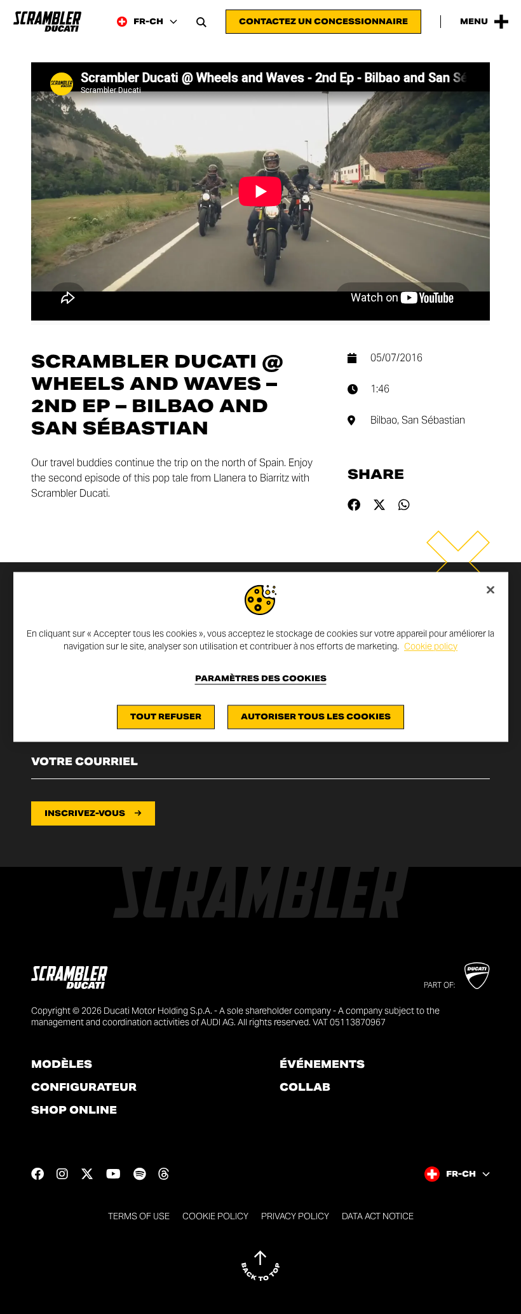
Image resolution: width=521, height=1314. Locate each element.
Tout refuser (165, 717)
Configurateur (84, 1087)
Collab (305, 1087)
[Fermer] (490, 590)
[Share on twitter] (379, 505)
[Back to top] (260, 1265)
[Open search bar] (201, 21)
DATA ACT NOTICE (378, 1216)
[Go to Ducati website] (476, 975)
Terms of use (139, 1216)
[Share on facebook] (354, 505)
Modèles (61, 1065)
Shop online (74, 1110)
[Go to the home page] (47, 21)
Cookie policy (430, 646)
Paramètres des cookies (261, 679)
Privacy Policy (295, 1216)
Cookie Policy (215, 1216)
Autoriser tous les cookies (316, 717)
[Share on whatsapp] (404, 505)
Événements (322, 1065)
